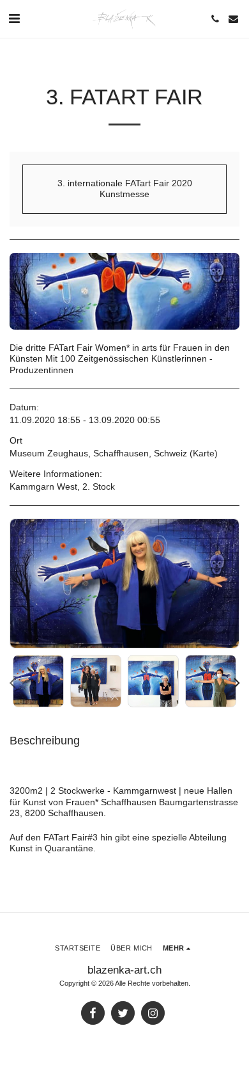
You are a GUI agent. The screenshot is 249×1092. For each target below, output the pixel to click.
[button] (14, 18)
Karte (204, 453)
